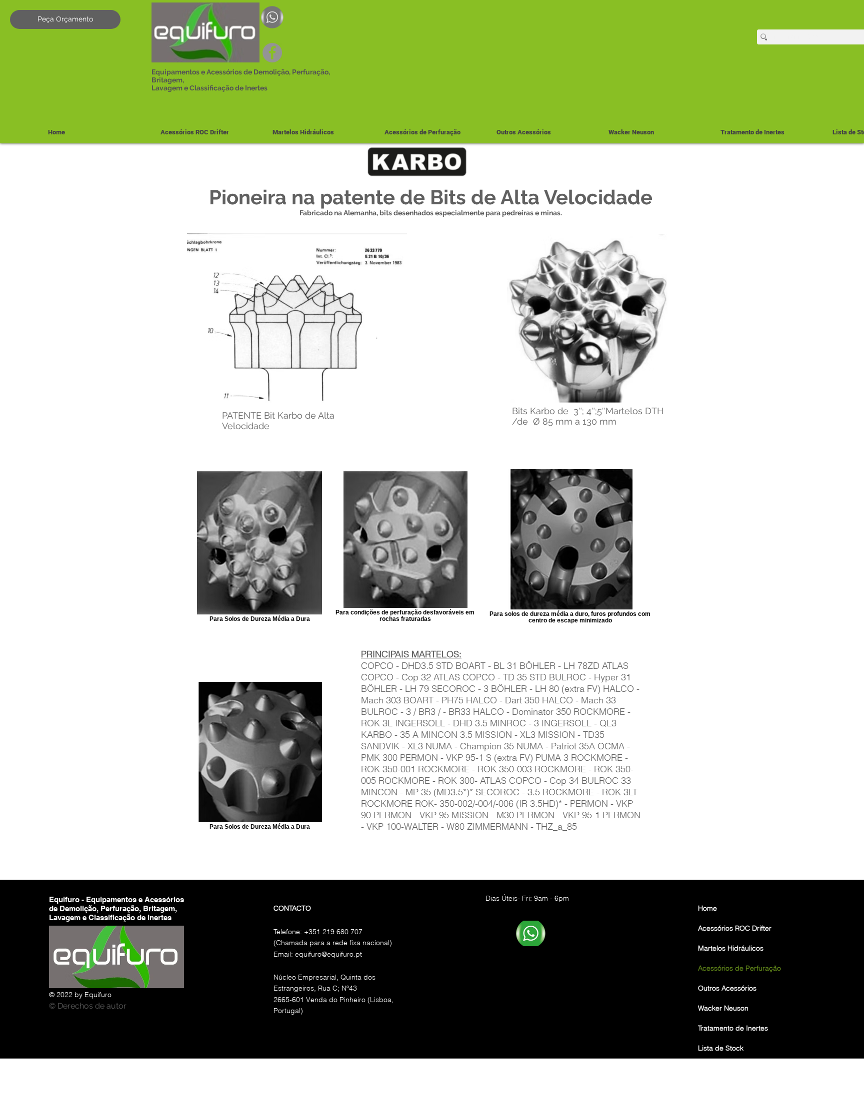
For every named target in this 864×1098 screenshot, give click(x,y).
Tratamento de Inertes (733, 1028)
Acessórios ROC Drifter (735, 928)
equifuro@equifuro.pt (328, 954)
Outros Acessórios (727, 988)
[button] (320, 132)
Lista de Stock (721, 1048)
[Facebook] (272, 52)
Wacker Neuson (723, 1008)
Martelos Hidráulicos (731, 948)
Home (707, 908)
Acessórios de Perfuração (739, 968)
